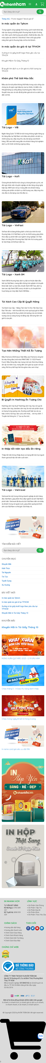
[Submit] (40, 11)
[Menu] (29, 4)
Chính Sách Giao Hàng (13, 933)
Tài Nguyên (6, 572)
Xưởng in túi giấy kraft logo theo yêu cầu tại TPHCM (20, 607)
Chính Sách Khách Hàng (14, 935)
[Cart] (42, 4)
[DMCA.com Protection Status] (5, 954)
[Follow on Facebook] (28, 928)
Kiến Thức (6, 568)
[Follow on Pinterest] (37, 928)
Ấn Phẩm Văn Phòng (35, 905)
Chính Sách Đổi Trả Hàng (14, 938)
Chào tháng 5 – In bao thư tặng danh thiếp (20, 689)
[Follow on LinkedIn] (42, 928)
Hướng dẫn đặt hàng (12, 927)
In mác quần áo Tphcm (11, 598)
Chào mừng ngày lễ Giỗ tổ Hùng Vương (19, 719)
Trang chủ (6, 19)
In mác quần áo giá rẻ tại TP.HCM (15, 602)
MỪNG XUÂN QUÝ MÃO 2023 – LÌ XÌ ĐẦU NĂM (21, 658)
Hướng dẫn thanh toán (13, 930)
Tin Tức (5, 577)
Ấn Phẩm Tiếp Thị (34, 908)
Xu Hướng (6, 585)
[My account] (36, 4)
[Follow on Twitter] (33, 928)
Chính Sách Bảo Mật (12, 941)
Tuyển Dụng (6, 581)
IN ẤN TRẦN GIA (24, 1013)
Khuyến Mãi (6, 564)
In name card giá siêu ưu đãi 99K (16, 749)
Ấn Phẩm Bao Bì (33, 910)
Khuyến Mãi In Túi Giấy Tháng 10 (15, 613)
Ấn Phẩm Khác (33, 912)
